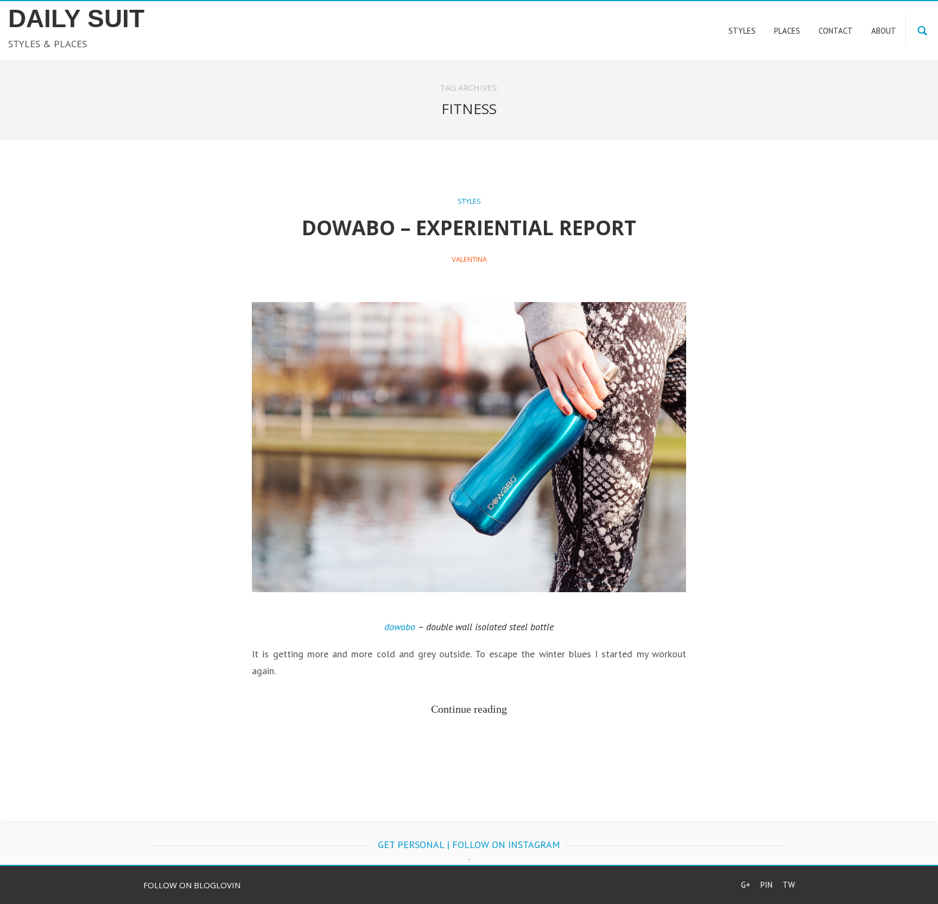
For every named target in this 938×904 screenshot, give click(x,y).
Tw (789, 885)
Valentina (469, 259)
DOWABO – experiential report (469, 227)
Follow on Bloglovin (191, 885)
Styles (469, 201)
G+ (745, 885)
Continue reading (469, 709)
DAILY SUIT (76, 18)
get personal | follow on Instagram (469, 844)
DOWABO (399, 626)
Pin (766, 885)
